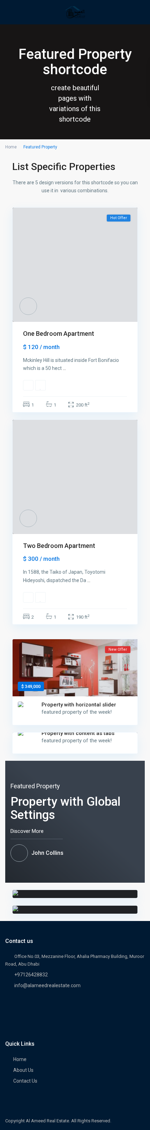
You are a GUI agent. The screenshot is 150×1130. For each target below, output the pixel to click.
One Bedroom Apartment (58, 333)
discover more (27, 831)
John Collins (47, 853)
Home (11, 147)
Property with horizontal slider (79, 705)
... (64, 368)
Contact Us (25, 1081)
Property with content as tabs (78, 733)
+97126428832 (31, 974)
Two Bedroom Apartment (59, 545)
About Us (23, 1070)
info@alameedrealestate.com (47, 985)
